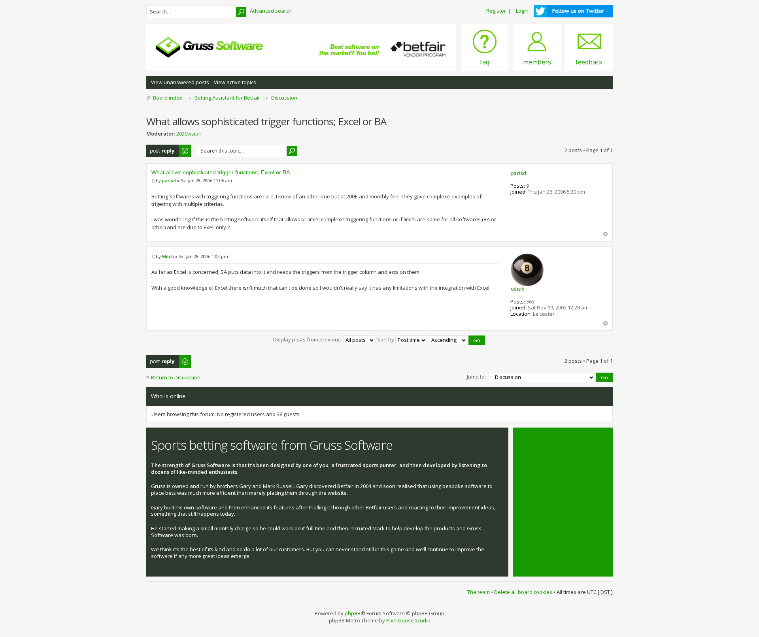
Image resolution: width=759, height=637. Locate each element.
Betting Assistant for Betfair (227, 97)
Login (522, 10)
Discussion (284, 97)
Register (496, 10)
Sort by (386, 339)
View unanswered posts (180, 82)
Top (605, 234)
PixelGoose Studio (408, 620)
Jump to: (476, 376)
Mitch (168, 256)
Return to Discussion (175, 377)
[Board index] (209, 47)
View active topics (235, 82)
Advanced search (271, 10)
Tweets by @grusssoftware (550, 440)
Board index (167, 97)
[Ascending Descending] (457, 339)
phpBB (353, 613)
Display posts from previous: (308, 339)
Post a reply (160, 148)
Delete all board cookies (523, 592)
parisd (169, 180)
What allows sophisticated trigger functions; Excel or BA (220, 172)
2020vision (189, 133)
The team (478, 592)
